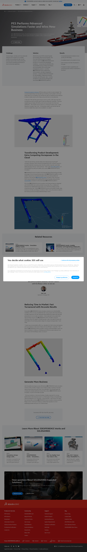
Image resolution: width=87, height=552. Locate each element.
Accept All (75, 277)
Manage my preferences (61, 277)
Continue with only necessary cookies (70, 260)
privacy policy (47, 272)
